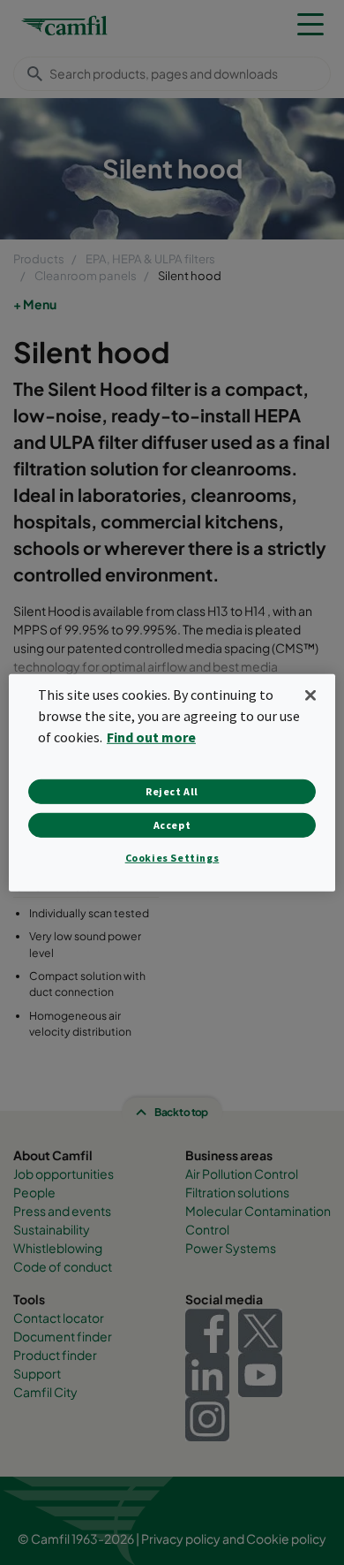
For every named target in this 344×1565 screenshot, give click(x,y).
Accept (172, 825)
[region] (172, 782)
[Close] (310, 694)
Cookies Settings (172, 857)
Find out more (151, 737)
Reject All (172, 791)
